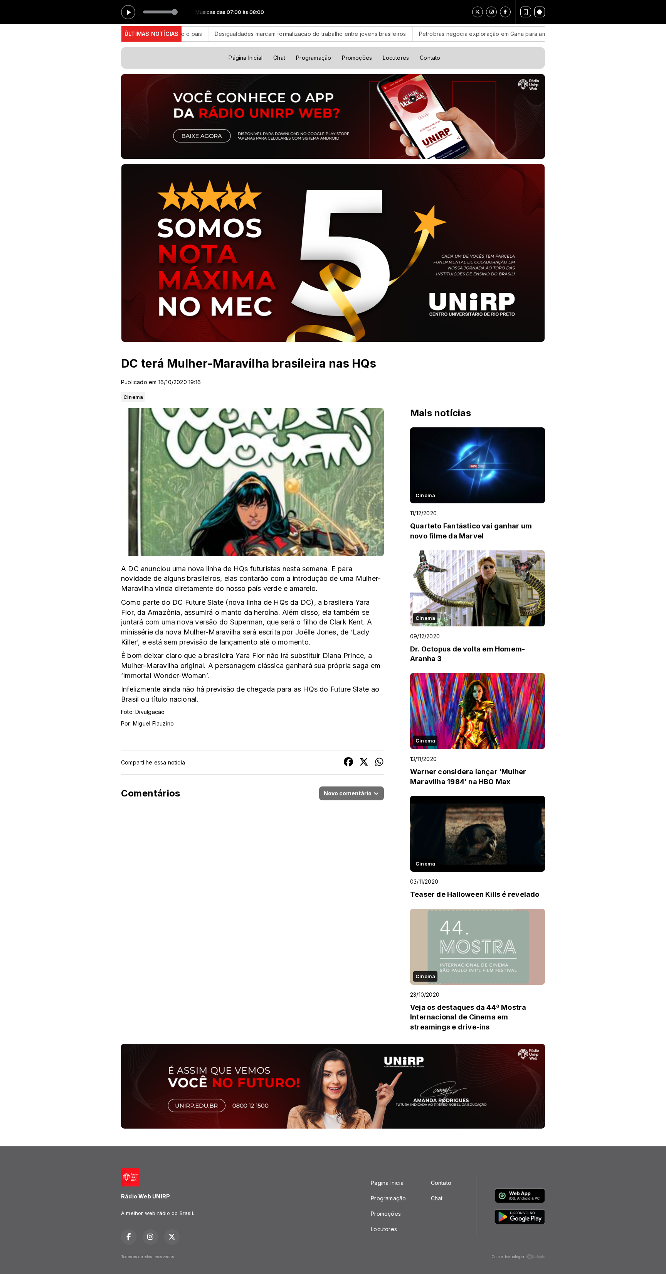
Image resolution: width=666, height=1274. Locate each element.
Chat (279, 57)
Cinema (133, 397)
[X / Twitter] (477, 12)
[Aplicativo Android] (539, 12)
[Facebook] (505, 12)
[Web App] (525, 12)
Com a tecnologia (507, 1256)
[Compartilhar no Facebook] (348, 762)
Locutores (396, 57)
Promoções (357, 57)
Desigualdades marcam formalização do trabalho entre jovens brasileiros (248, 33)
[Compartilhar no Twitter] (363, 762)
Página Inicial (245, 57)
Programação (313, 57)
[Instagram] (491, 12)
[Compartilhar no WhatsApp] (379, 762)
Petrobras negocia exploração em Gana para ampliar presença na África (452, 33)
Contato (430, 57)
